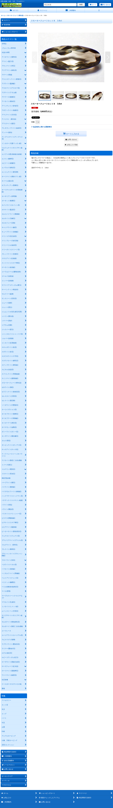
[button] (99, 10)
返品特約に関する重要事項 (42, 127)
